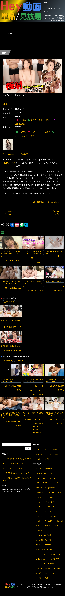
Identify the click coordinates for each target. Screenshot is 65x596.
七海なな (40, 423)
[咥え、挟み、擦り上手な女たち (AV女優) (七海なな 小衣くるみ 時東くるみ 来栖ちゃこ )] (33, 409)
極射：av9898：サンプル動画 (15, 154)
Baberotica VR (41, 473)
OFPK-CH (39, 492)
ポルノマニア (40, 516)
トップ (4, 34)
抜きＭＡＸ (40, 530)
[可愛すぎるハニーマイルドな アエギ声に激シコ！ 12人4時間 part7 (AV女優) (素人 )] (11, 278)
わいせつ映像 (49, 502)
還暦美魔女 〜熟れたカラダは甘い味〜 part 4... (10, 380)
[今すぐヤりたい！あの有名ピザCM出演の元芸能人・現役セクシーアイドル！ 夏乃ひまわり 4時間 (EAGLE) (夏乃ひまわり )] (11, 248)
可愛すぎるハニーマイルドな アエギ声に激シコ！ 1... (11, 282)
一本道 (38, 578)
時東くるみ (39, 429)
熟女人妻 (40, 262)
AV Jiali (38, 468)
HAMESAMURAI (41, 483)
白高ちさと (57, 202)
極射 (5, 104)
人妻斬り (53, 563)
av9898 (38, 202)
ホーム (38, 449)
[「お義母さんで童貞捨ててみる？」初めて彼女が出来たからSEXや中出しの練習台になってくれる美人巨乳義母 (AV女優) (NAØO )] (11, 409)
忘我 (56, 525)
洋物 (56, 454)
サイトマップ (49, 459)
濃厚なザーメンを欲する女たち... (11, 321)
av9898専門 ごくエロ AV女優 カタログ (17, 459)
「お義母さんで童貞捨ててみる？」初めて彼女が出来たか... (11, 415)
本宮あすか (39, 394)
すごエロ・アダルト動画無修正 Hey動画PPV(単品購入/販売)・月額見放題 (54, 18)
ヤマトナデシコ (41, 554)
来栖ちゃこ (39, 432)
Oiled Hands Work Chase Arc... (54, 252)
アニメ (48, 454)
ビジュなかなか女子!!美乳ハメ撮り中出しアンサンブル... (33, 252)
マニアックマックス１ (43, 511)
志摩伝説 (48, 525)
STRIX (18, 288)
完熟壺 (38, 525)
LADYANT (33, 290)
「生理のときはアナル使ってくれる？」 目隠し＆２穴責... (33, 283)
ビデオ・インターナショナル (46, 506)
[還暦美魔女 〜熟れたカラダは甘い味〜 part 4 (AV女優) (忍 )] (11, 376)
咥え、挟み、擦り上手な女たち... (33, 414)
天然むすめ (48, 578)
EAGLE (11, 260)
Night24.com (51, 487)
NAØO (18, 425)
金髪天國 (39, 568)
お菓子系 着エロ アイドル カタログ (16, 473)
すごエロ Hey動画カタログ (13, 463)
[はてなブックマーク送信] (26, 225)
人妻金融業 (48, 521)
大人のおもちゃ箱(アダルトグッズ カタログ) (17, 479)
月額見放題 (20, 123)
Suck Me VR (40, 497)
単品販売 (22, 120)
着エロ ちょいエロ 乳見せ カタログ (16, 468)
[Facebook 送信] (12, 225)
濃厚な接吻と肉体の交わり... (10, 346)
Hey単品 (22, 132)
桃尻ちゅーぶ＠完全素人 (44, 535)
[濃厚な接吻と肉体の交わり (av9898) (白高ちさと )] (11, 342)
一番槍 (38, 521)
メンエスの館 (53, 516)
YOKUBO (17, 327)
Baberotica (48, 468)
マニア (38, 459)
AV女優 (46, 202)
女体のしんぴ (40, 559)
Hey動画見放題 (9, 162)
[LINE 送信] (22, 225)
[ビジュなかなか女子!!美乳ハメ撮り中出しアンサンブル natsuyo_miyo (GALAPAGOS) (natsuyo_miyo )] (33, 248)
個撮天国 (60, 521)
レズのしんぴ (55, 554)
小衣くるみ (39, 426)
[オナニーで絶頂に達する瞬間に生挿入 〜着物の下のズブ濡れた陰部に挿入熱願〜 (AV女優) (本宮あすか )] (33, 376)
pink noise (50, 492)
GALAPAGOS (38, 258)
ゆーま (38, 502)
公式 (33, 132)
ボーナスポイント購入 (40, 119)
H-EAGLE (53, 478)
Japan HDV (55, 483)
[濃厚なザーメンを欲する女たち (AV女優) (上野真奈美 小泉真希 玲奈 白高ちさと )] (11, 317)
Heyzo (57, 568)
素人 (19, 260)
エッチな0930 (41, 563)
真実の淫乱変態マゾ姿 (43, 540)
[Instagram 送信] (17, 225)
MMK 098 (39, 487)
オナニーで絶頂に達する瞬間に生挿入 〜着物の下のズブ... (33, 380)
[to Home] (21, 21)
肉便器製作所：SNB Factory (45, 549)
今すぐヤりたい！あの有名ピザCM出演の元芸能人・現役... (11, 253)
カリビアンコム (37, 390)
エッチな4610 (54, 559)
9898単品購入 (44, 132)
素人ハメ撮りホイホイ (43, 544)
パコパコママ (55, 573)
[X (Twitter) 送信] (8, 225)
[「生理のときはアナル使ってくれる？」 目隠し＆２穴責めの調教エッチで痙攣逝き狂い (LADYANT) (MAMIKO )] (33, 278)
